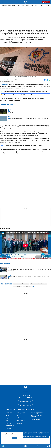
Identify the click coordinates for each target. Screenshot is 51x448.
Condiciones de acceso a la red (37, 412)
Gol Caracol (8, 415)
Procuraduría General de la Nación (21, 283)
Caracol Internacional (10, 425)
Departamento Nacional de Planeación (38, 283)
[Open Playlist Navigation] (49, 446)
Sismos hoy (28, 5)
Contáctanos (18, 418)
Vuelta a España (34, 5)
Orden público (10, 116)
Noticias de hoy (17, 286)
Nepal (19, 5)
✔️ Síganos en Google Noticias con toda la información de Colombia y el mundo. (23, 145)
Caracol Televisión (9, 413)
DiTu (7, 420)
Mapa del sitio (19, 423)
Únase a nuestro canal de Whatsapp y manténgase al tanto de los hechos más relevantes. (25, 91)
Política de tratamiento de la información (36, 416)
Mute (37, 446)
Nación (9, 109)
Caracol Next (8, 428)
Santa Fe (22, 5)
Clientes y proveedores (20, 420)
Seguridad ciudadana (28, 286)
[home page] (25, 2)
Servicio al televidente (20, 412)
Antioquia (10, 275)
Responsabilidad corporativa (36, 413)
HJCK (7, 418)
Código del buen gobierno (21, 417)
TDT (17, 415)
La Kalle (7, 417)
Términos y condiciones (35, 419)
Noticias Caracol (9, 412)
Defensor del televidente (21, 413)
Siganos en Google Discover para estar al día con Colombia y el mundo (21, 94)
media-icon (25, 446)
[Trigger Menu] (2, 2)
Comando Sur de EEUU (12, 5)
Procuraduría (4, 84)
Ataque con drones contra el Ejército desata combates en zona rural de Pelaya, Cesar (29, 118)
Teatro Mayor (8, 423)
